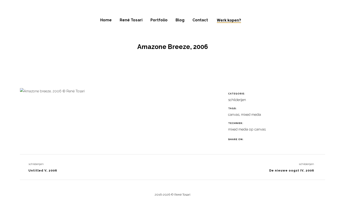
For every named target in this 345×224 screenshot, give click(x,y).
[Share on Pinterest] (267, 139)
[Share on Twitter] (255, 139)
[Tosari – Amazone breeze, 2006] (52, 93)
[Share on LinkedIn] (261, 139)
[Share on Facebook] (249, 139)
